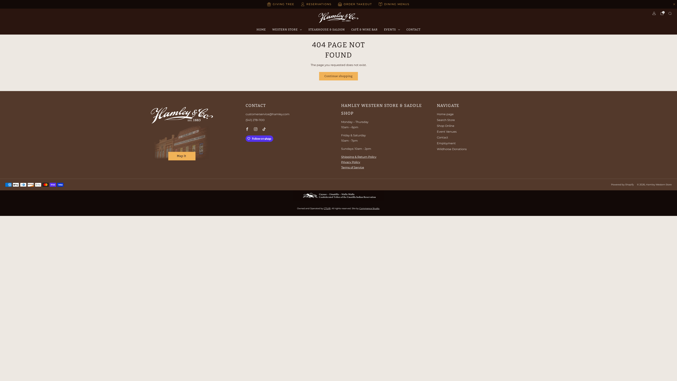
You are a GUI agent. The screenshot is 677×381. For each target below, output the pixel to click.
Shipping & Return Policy (358, 157)
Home (261, 29)
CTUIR (327, 208)
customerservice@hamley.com (267, 114)
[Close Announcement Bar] (674, 4)
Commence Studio (369, 208)
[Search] (670, 13)
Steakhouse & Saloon (326, 29)
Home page (445, 114)
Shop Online (445, 126)
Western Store (285, 29)
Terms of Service (352, 167)
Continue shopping (338, 76)
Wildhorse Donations (452, 149)
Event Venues (447, 131)
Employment (446, 143)
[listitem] (281, 4)
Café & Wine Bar (364, 29)
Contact (413, 29)
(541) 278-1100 (255, 120)
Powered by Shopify (622, 184)
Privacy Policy (350, 162)
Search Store (446, 120)
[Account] (654, 13)
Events (390, 29)
